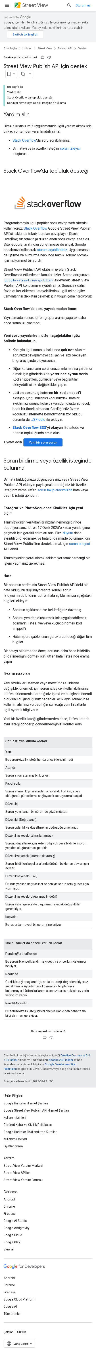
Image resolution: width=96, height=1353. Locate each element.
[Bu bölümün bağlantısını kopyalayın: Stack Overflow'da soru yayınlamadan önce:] (81, 309)
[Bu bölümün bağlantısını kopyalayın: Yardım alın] (33, 115)
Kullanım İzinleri (15, 1117)
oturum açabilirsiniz (52, 250)
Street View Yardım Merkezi (23, 1165)
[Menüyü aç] (7, 5)
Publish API (65, 48)
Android (9, 1199)
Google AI (10, 1306)
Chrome (9, 1206)
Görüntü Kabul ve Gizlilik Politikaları (28, 1125)
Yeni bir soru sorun (43, 442)
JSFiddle (38, 419)
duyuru (68, 533)
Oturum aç (83, 5)
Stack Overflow (24, 140)
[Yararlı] (42, 57)
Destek (82, 48)
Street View (35, 5)
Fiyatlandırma (13, 1146)
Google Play (12, 1242)
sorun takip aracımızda (54, 490)
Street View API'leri (17, 1173)
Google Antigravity (16, 1228)
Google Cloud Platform (19, 1299)
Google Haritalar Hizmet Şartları (26, 1103)
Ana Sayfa (10, 48)
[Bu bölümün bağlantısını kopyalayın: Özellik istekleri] (34, 674)
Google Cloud (13, 1235)
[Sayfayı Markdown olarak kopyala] (23, 74)
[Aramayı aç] (69, 5)
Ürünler (27, 48)
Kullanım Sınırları (15, 1139)
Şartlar (8, 1332)
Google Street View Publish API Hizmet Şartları (36, 1110)
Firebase (10, 1213)
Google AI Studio (15, 1221)
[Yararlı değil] (49, 57)
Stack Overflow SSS (29, 427)
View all (9, 1249)
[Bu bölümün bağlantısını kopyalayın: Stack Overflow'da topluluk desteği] (8, 178)
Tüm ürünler (12, 1313)
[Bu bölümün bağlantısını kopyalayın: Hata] (15, 576)
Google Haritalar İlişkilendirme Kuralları (30, 1132)
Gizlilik (21, 1332)
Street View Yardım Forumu (23, 1180)
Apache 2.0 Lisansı (60, 1060)
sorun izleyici (70, 148)
